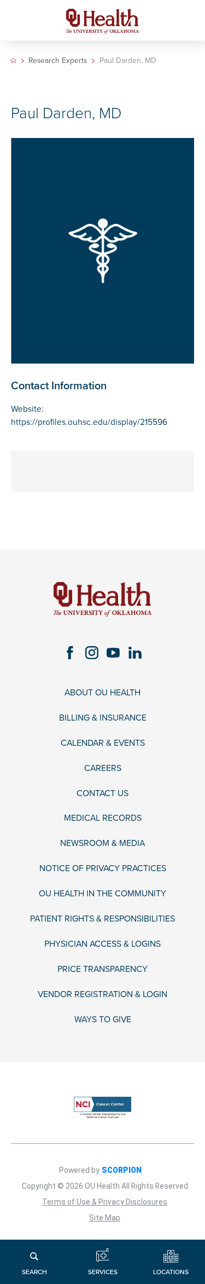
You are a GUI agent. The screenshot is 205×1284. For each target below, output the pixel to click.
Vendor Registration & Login (102, 994)
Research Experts (57, 61)
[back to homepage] (13, 60)
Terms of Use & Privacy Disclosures (104, 1201)
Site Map (104, 1217)
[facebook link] (70, 652)
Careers (102, 768)
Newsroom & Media (102, 843)
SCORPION (122, 1170)
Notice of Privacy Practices (102, 868)
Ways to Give (102, 1020)
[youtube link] (113, 652)
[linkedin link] (134, 652)
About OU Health (102, 693)
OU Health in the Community (102, 894)
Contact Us (102, 793)
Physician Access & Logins (102, 944)
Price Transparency (102, 969)
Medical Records (103, 818)
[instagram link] (91, 652)
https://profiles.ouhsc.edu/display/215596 (89, 422)
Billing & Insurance (103, 718)
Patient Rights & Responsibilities (102, 919)
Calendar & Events (103, 743)
